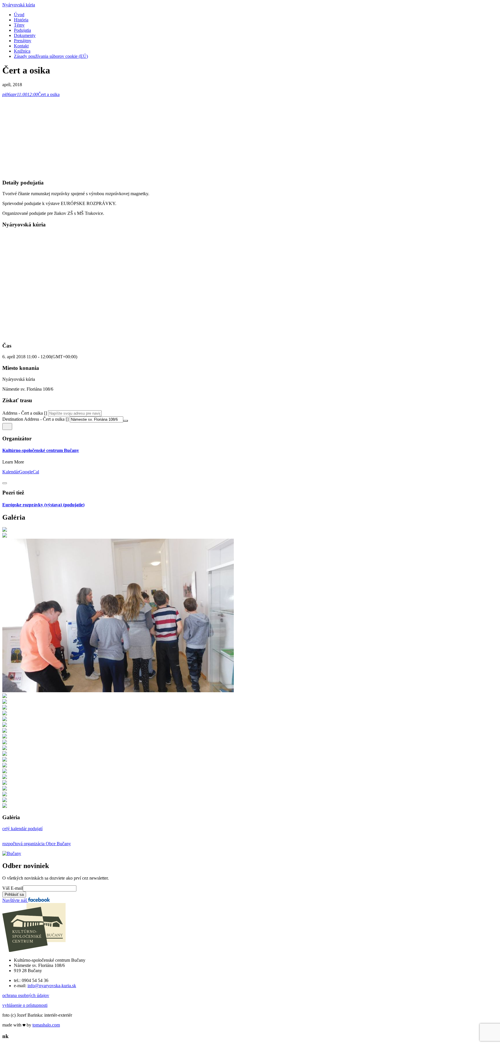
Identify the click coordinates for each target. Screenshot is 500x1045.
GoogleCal (29, 471)
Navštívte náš (15, 900)
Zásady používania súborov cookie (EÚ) (51, 56)
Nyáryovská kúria (18, 4)
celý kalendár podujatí (22, 828)
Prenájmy (22, 40)
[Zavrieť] (4, 483)
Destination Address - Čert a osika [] (35, 419)
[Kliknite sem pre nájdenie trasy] (7, 426)
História (21, 19)
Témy (19, 25)
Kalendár (10, 471)
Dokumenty (25, 35)
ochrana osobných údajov (25, 995)
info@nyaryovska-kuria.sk (51, 985)
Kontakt (21, 45)
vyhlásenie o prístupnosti (24, 1005)
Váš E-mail (12, 888)
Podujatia (22, 30)
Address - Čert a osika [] (24, 413)
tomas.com (46, 1024)
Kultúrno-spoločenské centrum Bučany (40, 450)
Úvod (19, 14)
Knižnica (22, 51)
